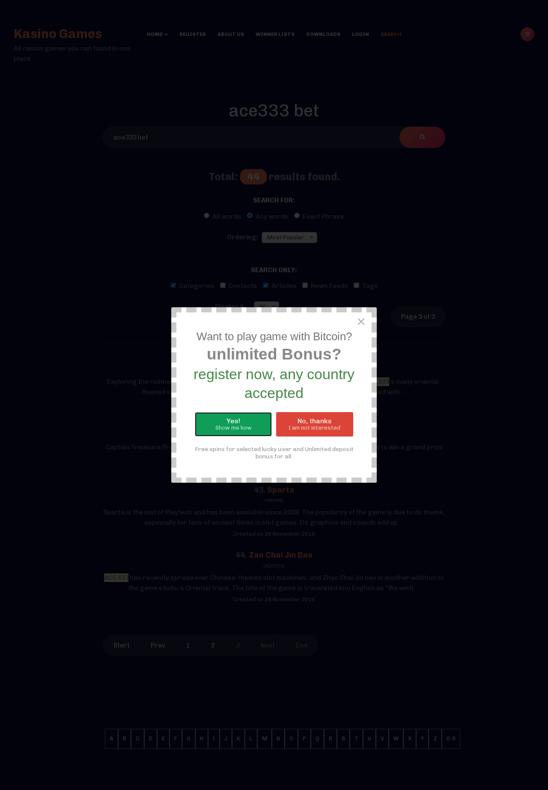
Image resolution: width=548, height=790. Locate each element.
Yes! (233, 424)
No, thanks (314, 424)
